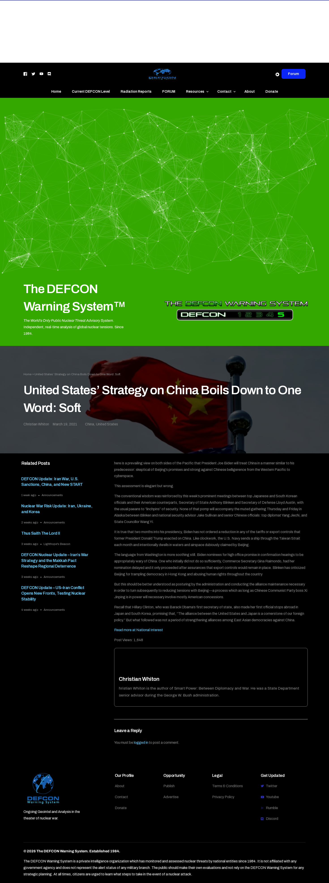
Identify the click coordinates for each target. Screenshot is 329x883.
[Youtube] (41, 73)
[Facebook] (25, 73)
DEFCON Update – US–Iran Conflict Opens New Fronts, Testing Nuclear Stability (53, 593)
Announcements (52, 495)
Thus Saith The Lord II (40, 533)
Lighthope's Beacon (57, 544)
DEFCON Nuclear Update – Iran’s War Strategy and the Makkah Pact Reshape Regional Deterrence (54, 560)
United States (107, 424)
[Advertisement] (134, 31)
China (89, 424)
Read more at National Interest (138, 630)
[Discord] (49, 73)
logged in (141, 742)
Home (28, 374)
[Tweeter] (33, 73)
